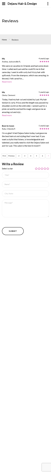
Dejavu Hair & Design (22, 3)
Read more (7, 81)
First (4, 156)
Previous (11, 156)
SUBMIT (13, 231)
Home (4, 39)
